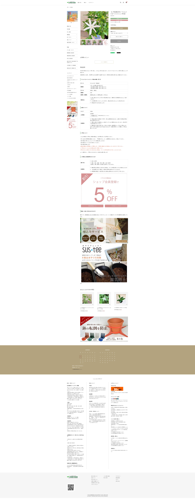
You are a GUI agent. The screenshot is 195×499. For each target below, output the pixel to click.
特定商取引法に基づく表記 (114, 47)
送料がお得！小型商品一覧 (71, 68)
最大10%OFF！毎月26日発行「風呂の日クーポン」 (72, 62)
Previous (82, 25)
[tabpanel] (72, 16)
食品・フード (69, 39)
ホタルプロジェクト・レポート (71, 88)
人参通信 (68, 86)
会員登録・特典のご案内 (70, 82)
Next (107, 25)
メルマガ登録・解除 (107, 476)
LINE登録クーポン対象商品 (71, 65)
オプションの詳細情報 (119, 28)
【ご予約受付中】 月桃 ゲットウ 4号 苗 (120, 307)
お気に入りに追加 (118, 36)
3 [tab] (73, 22)
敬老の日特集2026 (69, 77)
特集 (85, 2)
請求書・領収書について (95, 481)
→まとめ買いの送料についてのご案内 (73, 399)
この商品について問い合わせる (115, 48)
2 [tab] (72, 22)
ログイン (117, 479)
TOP (67, 7)
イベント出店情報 (69, 94)
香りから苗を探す (70, 58)
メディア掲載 (69, 96)
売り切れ (119, 41)
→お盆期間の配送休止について (77, 369)
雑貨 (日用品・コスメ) (70, 42)
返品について (112, 45)
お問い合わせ (118, 481)
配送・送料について (94, 476)
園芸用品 (68, 34)
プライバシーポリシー (94, 484)
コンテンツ (91, 2)
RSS (104, 477)
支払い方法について (94, 479)
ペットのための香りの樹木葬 (71, 98)
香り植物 (71, 7)
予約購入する (94, 115)
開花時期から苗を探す (70, 52)
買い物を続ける (112, 50)
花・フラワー (69, 37)
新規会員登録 (118, 477)
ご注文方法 (68, 84)
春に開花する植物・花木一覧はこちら (98, 86)
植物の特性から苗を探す (71, 55)
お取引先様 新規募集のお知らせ (71, 92)
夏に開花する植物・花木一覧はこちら (98, 88)
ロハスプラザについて (70, 75)
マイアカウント (118, 476)
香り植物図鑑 (69, 90)
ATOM (106, 477)
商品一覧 (79, 2)
